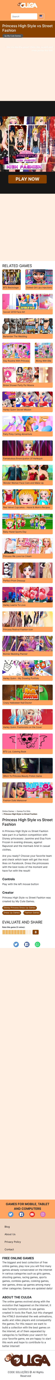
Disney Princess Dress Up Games (19, 907)
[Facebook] (26, 944)
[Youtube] (32, 1214)
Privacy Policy (13, 1241)
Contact (9, 1249)
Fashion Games (32, 912)
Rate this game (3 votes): (13, 927)
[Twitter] (16, 944)
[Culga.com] (27, 5)
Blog (7, 1226)
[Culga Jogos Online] (27, 1359)
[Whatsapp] (37, 944)
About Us (10, 1234)
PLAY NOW (27, 179)
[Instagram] (43, 1214)
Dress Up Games (12, 912)
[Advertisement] (27, 69)
